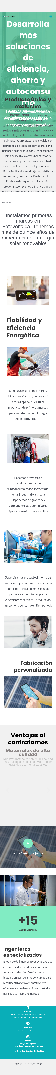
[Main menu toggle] (50, 16)
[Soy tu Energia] (9, 16)
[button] (7, 790)
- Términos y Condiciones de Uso (28, 1046)
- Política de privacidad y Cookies (28, 1051)
